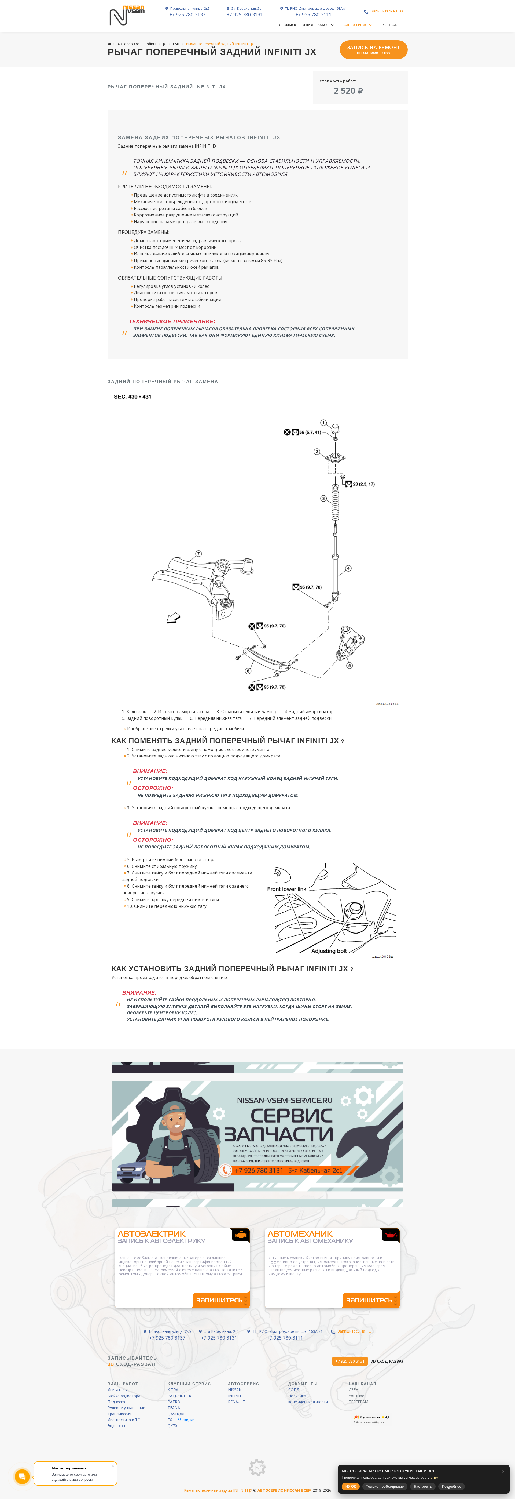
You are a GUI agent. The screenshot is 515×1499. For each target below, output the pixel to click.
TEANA (174, 1407)
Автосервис (355, 24)
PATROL (175, 1401)
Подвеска (116, 1401)
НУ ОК (350, 1487)
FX (170, 1419)
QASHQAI (176, 1413)
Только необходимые (385, 1487)
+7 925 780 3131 (245, 14)
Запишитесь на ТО (387, 11)
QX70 (172, 1425)
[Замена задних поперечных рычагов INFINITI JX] (258, 550)
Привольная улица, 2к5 (189, 8)
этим (434, 1477)
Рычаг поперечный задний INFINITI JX (218, 1490)
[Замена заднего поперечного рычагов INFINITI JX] (333, 909)
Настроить (423, 1487)
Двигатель (117, 1389)
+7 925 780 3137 (187, 14)
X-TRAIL (175, 1389)
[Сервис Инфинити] (128, 15)
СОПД (293, 1389)
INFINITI (235, 1395)
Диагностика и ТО (124, 1419)
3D (387, 1361)
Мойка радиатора (124, 1395)
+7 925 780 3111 (313, 14)
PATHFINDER (179, 1395)
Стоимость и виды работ (304, 24)
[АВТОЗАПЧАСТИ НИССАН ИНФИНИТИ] (257, 1467)
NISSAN (235, 1389)
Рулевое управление (126, 1407)
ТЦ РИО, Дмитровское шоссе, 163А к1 (315, 8)
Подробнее (451, 1487)
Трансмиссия (119, 1413)
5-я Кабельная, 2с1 (247, 8)
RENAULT (236, 1401)
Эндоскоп (116, 1425)
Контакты (392, 24)
